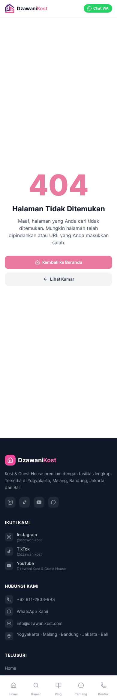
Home (10, 668)
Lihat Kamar (62, 279)
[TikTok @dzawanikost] (24, 502)
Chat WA (101, 8)
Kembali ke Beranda (62, 262)
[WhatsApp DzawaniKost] (53, 502)
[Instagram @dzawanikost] (10, 502)
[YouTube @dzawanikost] (39, 502)
